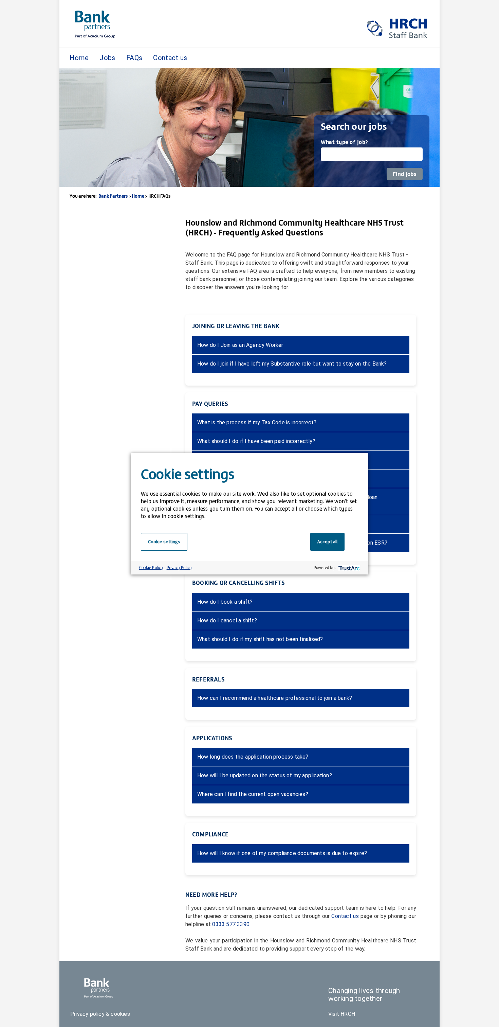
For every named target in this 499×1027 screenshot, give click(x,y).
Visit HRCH (341, 1014)
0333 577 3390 (231, 924)
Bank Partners (113, 196)
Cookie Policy (151, 567)
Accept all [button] (327, 541)
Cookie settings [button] (164, 541)
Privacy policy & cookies (100, 1014)
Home (79, 58)
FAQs (134, 58)
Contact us (170, 58)
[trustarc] (348, 567)
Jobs (107, 58)
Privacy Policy (179, 567)
